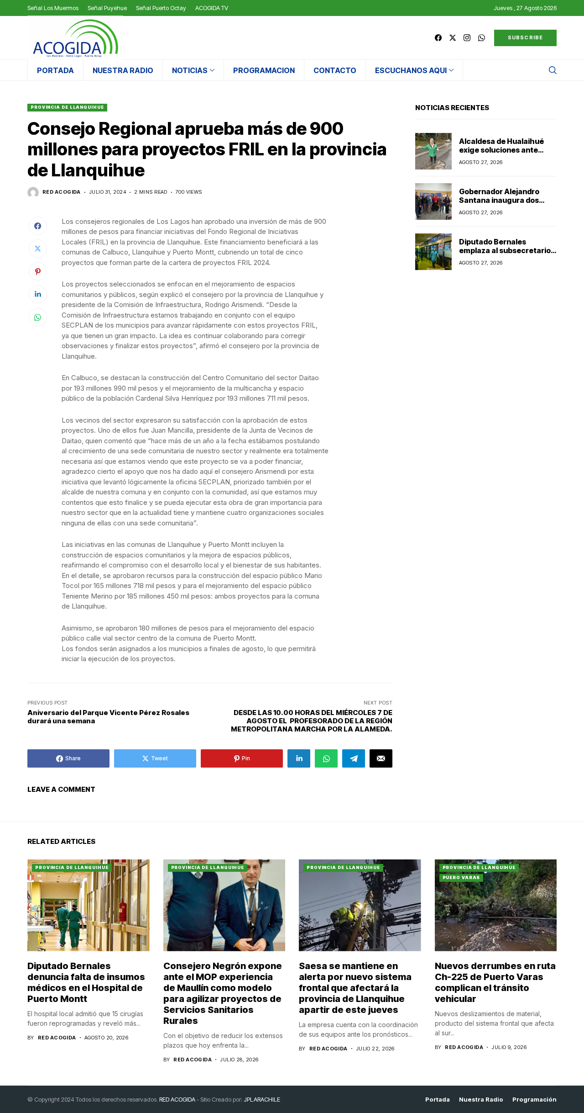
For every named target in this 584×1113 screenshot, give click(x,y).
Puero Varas (461, 877)
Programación (534, 1099)
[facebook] (438, 37)
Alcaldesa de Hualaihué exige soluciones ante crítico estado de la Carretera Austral (501, 154)
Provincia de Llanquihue (67, 107)
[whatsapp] (481, 37)
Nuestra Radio (481, 1099)
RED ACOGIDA (177, 1099)
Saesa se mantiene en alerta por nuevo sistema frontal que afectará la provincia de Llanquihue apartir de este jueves (355, 987)
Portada (437, 1099)
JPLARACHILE (262, 1099)
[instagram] (467, 37)
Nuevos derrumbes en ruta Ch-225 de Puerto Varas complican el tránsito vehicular (495, 982)
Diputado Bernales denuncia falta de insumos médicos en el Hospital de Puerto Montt (86, 982)
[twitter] (452, 38)
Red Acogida (61, 192)
